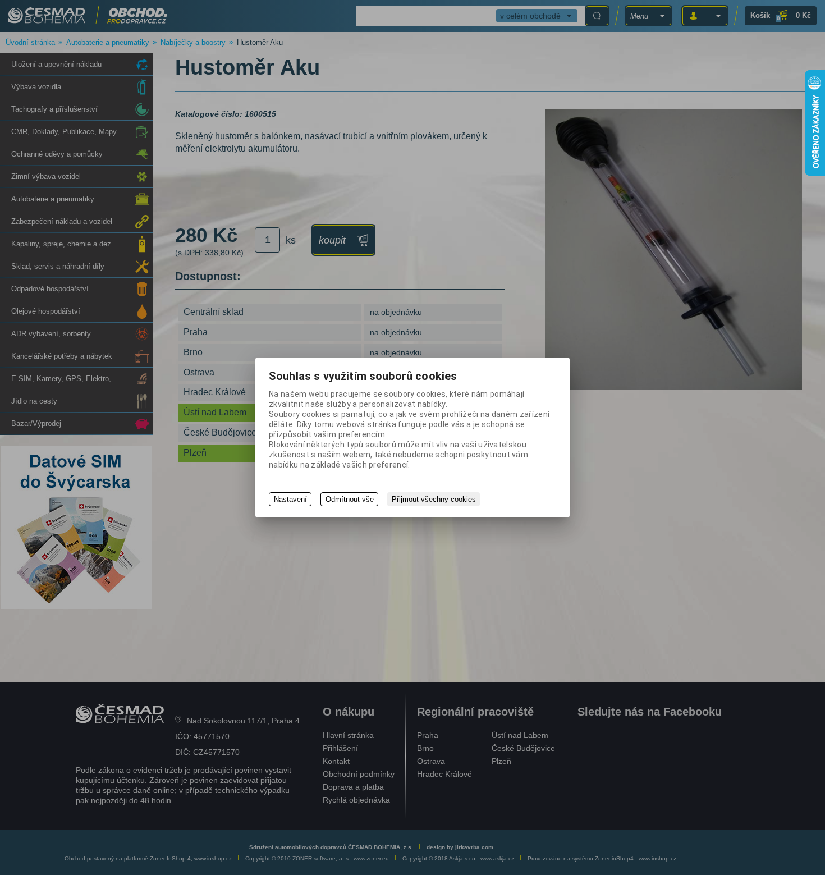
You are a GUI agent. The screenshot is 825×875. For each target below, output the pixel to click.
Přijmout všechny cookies (434, 499)
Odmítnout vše (350, 499)
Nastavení (290, 499)
